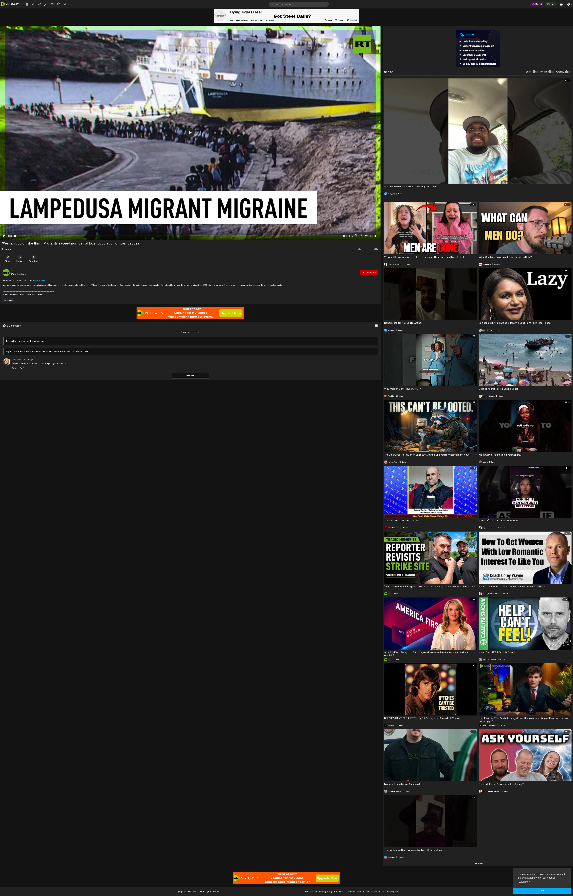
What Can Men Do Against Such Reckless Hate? (505, 257)
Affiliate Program (390, 891)
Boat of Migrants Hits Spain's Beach (499, 388)
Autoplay (560, 72)
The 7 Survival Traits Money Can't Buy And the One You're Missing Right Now (426, 454)
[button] (561, 4)
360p (371, 236)
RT (12, 271)
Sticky (529, 72)
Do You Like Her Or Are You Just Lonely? (501, 784)
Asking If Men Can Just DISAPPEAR (498, 520)
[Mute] (366, 235)
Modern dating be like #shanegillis (403, 784)
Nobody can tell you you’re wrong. (403, 322)
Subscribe (370, 273)
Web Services (363, 891)
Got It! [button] (542, 890)
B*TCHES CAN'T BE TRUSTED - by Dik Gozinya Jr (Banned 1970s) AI (422, 718)
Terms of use (311, 891)
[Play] (3, 235)
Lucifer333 (17, 359)
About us (338, 891)
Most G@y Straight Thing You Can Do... (500, 454)
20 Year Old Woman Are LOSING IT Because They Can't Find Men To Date (424, 257)
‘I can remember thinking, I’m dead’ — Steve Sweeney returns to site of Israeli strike (430, 586)
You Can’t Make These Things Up (402, 520)
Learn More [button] (525, 881)
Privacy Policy (325, 891)
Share (8, 261)
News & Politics (38, 280)
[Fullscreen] (376, 235)
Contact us (350, 891)
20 (361, 236)
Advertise (375, 891)
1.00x (351, 236)
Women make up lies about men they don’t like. (410, 186)
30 (356, 236)
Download (33, 261)
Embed (19, 261)
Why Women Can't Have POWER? (402, 388)
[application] (190, 133)
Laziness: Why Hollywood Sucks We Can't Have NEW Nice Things (515, 322)
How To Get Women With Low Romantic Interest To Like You (512, 586)
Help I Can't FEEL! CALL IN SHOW (497, 652)
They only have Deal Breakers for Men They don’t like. (413, 850)
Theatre (543, 72)
